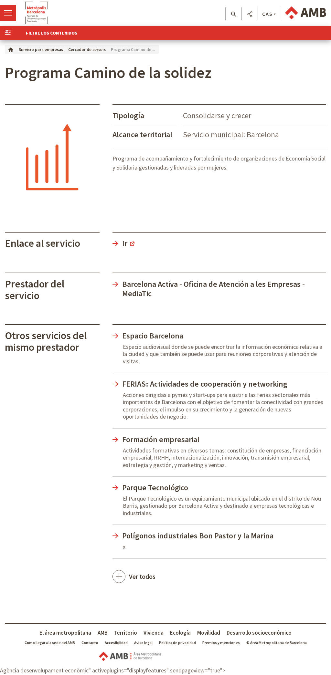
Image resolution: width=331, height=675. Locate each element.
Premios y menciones (221, 642)
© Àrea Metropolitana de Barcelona (276, 642)
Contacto (89, 642)
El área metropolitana (65, 632)
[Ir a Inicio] (11, 49)
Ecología (180, 632)
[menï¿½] (8, 13)
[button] (233, 14)
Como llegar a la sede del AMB (50, 642)
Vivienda (154, 632)
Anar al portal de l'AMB (305, 12)
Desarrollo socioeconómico (259, 632)
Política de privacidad (177, 642)
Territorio (125, 632)
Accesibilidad (116, 642)
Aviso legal (143, 642)
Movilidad (208, 632)
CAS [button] (267, 14)
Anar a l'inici (36, 13)
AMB (103, 632)
